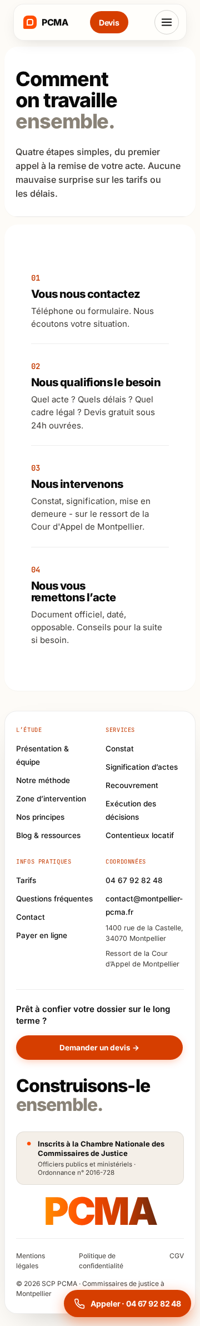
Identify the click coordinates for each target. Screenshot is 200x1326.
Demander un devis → (99, 1047)
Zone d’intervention (51, 798)
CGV (176, 1256)
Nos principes (40, 816)
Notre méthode (43, 780)
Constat (120, 748)
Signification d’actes (142, 766)
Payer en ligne (41, 935)
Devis (109, 22)
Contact (30, 917)
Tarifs (26, 880)
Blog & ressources (48, 835)
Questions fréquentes (54, 898)
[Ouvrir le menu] (166, 22)
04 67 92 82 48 (134, 880)
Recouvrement (132, 785)
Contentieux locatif (140, 835)
